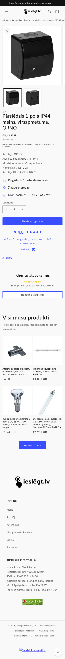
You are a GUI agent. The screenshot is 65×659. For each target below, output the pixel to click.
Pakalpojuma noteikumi (24, 631)
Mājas (10, 509)
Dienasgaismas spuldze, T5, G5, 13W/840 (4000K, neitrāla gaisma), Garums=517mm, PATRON (47, 422)
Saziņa (10, 539)
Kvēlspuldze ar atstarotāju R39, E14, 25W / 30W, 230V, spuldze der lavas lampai (16, 422)
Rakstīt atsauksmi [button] (32, 294)
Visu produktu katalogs (19, 532)
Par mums (12, 547)
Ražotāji (11, 517)
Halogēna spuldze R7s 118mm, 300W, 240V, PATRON (45, 371)
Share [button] (9, 257)
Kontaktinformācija (23, 636)
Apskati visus (32, 445)
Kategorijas (17, 20)
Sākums (5, 20)
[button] (6, 11)
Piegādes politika (46, 631)
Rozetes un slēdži (32, 20)
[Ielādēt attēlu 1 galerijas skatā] (12, 97)
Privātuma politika (48, 625)
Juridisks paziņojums (44, 636)
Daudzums (7, 202)
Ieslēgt (19, 625)
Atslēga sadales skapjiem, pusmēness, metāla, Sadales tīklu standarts (16, 371)
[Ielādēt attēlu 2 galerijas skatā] (32, 97)
